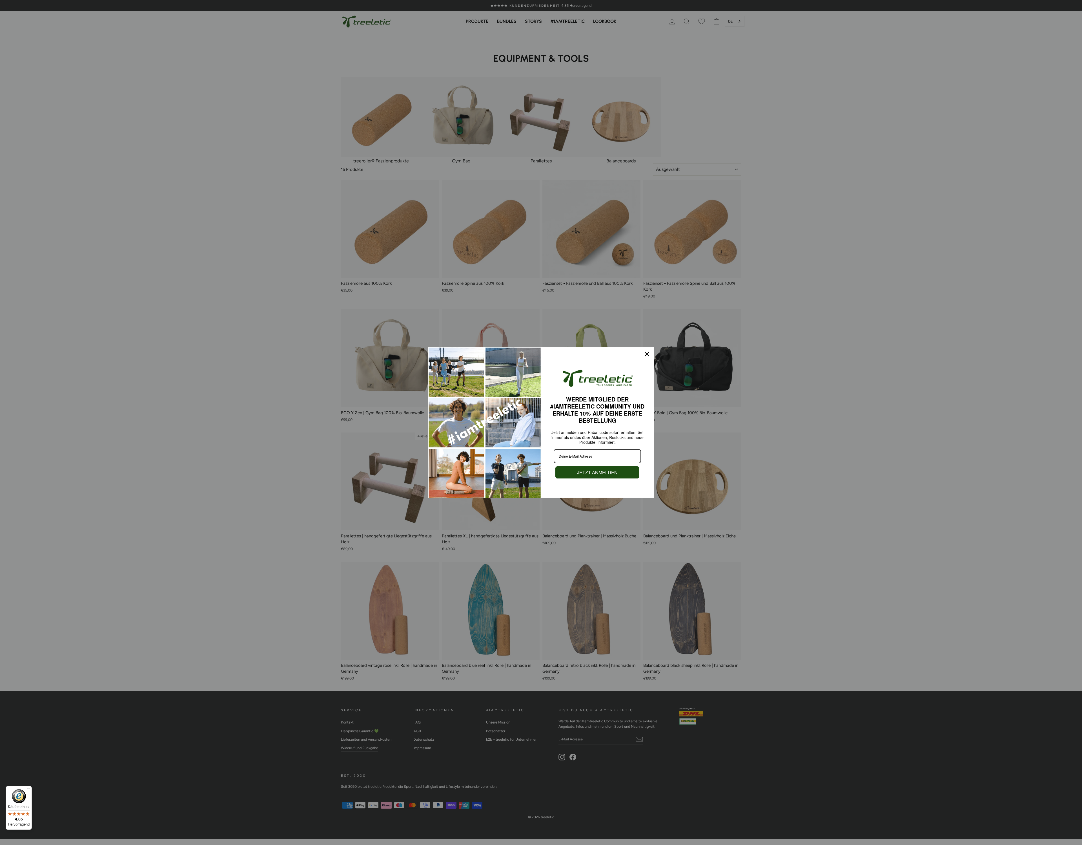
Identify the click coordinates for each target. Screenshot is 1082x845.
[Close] (647, 354)
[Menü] (28, 789)
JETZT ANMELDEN (597, 472)
